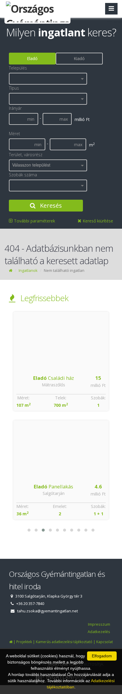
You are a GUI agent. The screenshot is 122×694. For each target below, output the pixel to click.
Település (18, 68)
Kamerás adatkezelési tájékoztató (64, 641)
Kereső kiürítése (97, 221)
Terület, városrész (25, 154)
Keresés (50, 205)
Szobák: (98, 398)
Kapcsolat (104, 641)
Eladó (32, 58)
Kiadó (79, 58)
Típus (14, 88)
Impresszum (99, 624)
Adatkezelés (99, 631)
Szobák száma (23, 174)
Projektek (24, 641)
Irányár (15, 108)
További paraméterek (34, 221)
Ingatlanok (28, 270)
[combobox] (48, 79)
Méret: (23, 398)
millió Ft (98, 385)
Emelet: (60, 506)
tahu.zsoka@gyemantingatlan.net (47, 611)
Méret (14, 133)
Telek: (60, 398)
